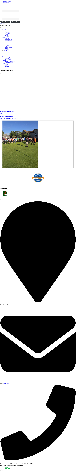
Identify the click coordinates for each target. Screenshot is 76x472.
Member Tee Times (5, 21)
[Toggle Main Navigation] (0, 27)
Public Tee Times (15, 21)
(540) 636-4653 (5, 461)
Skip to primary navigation (6, 1)
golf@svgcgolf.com (6, 383)
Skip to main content (5, 2)
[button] (3, 30)
